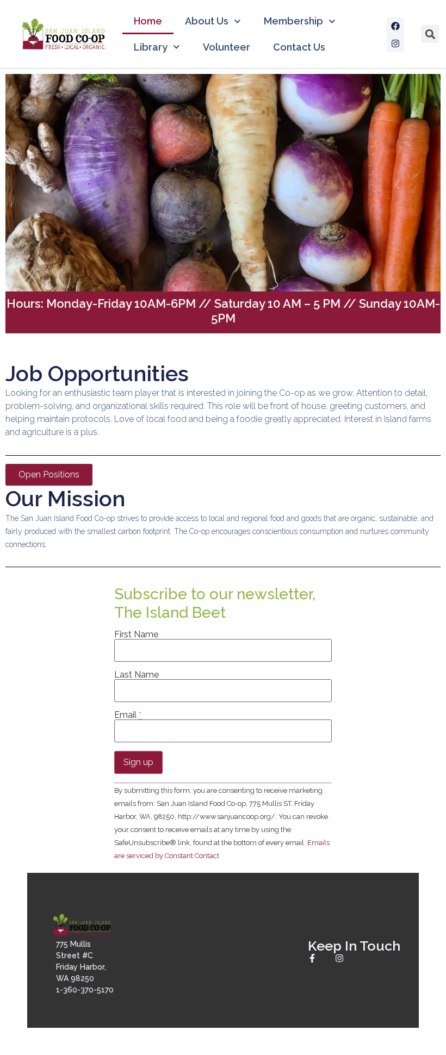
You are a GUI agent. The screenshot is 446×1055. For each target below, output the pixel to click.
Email (127, 715)
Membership (293, 21)
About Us (206, 21)
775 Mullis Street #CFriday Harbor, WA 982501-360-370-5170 (85, 967)
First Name (136, 634)
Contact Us (299, 47)
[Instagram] (395, 43)
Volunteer (226, 47)
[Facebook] (395, 26)
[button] (430, 34)
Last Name (136, 675)
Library (151, 47)
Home (148, 21)
